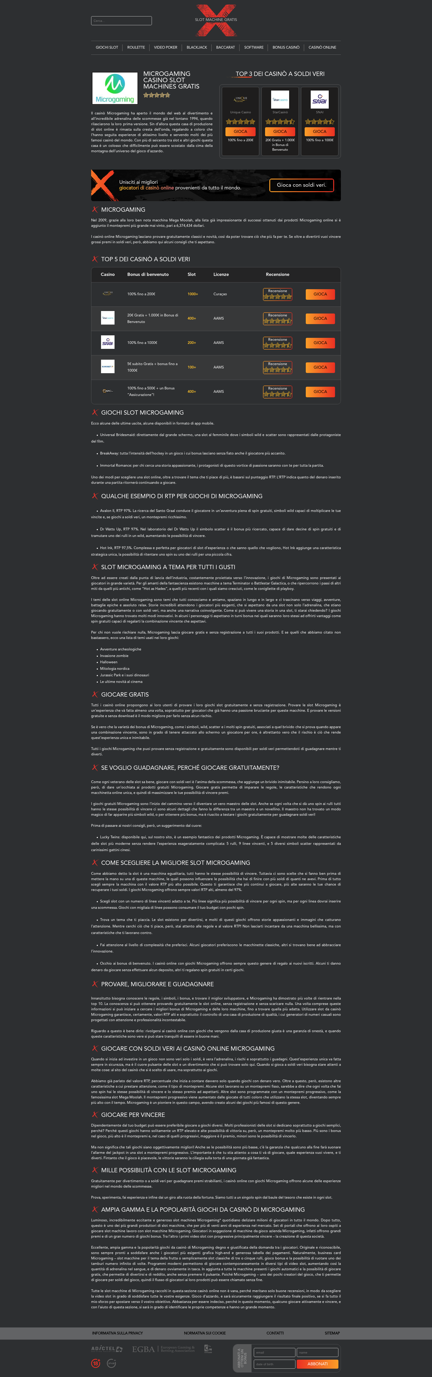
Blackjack (197, 48)
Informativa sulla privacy (117, 1333)
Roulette (136, 48)
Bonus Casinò (286, 48)
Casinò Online (322, 48)
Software (253, 48)
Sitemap (332, 1333)
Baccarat (225, 48)
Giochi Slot (107, 48)
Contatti (275, 1333)
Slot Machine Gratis (216, 20)
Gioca (240, 132)
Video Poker (165, 48)
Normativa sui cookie (205, 1333)
